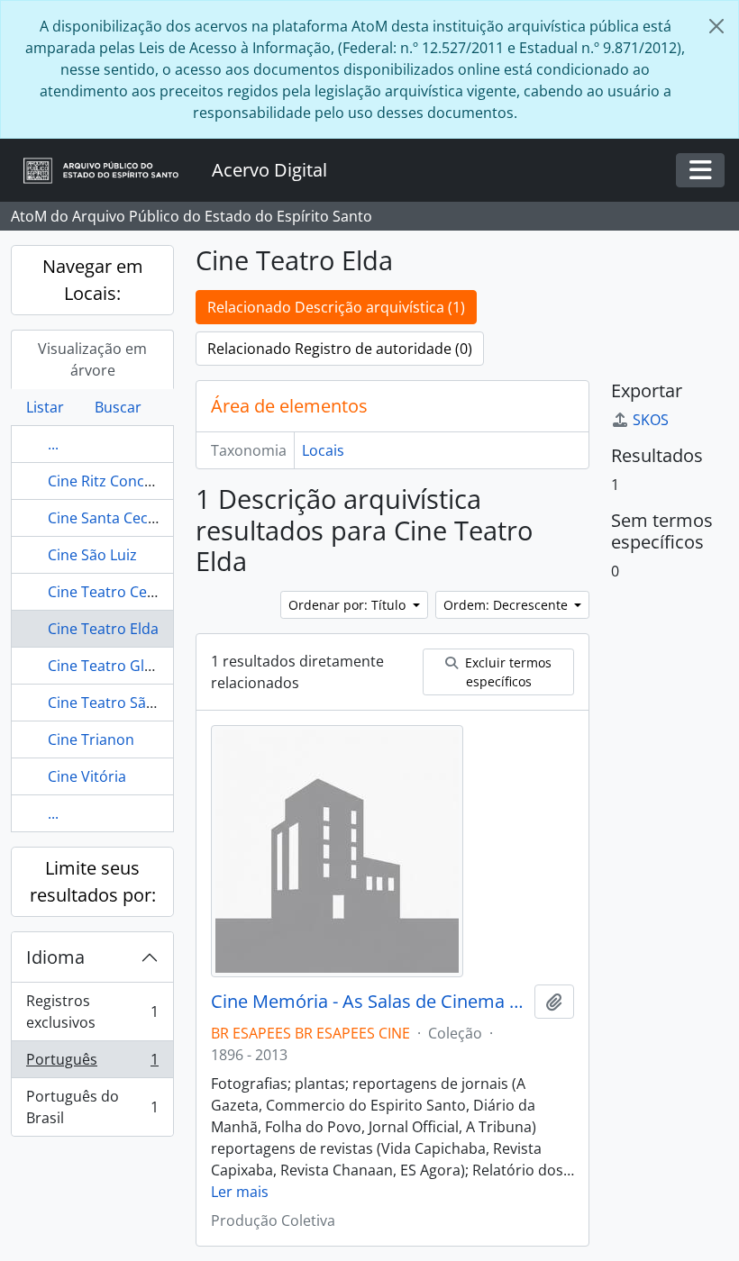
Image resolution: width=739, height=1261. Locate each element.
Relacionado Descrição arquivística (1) (336, 307)
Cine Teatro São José (117, 702)
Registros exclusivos (92, 1011)
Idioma (55, 957)
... (53, 444)
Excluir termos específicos (506, 672)
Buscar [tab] (118, 407)
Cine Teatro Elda (103, 629)
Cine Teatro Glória (109, 666)
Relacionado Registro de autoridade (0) (339, 348)
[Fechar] (716, 26)
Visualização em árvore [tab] (92, 359)
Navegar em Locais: (92, 279)
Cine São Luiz (92, 555)
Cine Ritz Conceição (114, 481)
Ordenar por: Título (348, 604)
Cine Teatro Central (113, 592)
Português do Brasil (92, 1107)
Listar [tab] (45, 407)
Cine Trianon (91, 739)
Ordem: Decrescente (507, 604)
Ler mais (240, 1192)
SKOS (651, 420)
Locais (323, 450)
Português (92, 1063)
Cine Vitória (87, 776)
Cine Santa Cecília (107, 518)
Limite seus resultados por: (93, 881)
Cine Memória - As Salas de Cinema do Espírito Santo (369, 1001)
